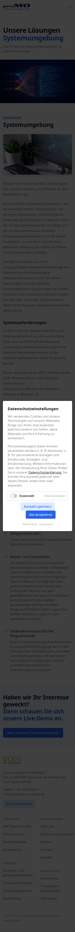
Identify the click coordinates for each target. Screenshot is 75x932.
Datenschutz (30, 524)
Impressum (45, 524)
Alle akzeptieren (40, 515)
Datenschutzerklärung (44, 472)
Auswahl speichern (37, 506)
